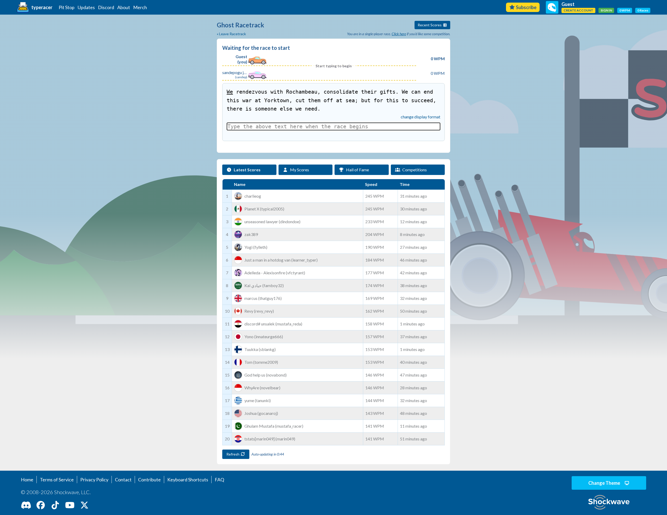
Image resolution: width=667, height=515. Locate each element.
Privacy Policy (94, 479)
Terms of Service (57, 479)
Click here (399, 34)
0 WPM (624, 10)
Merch (140, 7)
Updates (86, 7)
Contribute (149, 479)
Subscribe (526, 7)
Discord (106, 7)
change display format (420, 116)
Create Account (578, 10)
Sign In (606, 10)
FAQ (219, 479)
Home (27, 479)
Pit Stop (67, 7)
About (123, 7)
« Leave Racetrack (231, 34)
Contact (123, 479)
